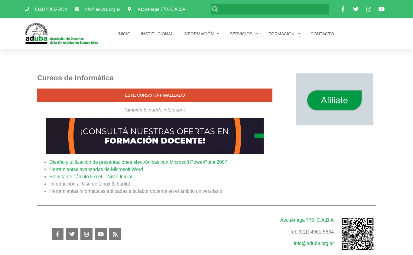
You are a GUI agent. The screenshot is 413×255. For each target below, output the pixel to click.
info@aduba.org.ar (314, 243)
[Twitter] (72, 234)
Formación (281, 33)
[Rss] (115, 234)
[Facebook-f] (58, 234)
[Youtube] (101, 234)
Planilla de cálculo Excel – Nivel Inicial (90, 176)
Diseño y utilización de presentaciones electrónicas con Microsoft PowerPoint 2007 (138, 162)
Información (199, 33)
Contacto (322, 33)
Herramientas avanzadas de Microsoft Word (96, 169)
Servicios (241, 33)
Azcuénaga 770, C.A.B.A (307, 220)
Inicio (124, 33)
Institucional (157, 33)
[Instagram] (86, 234)
